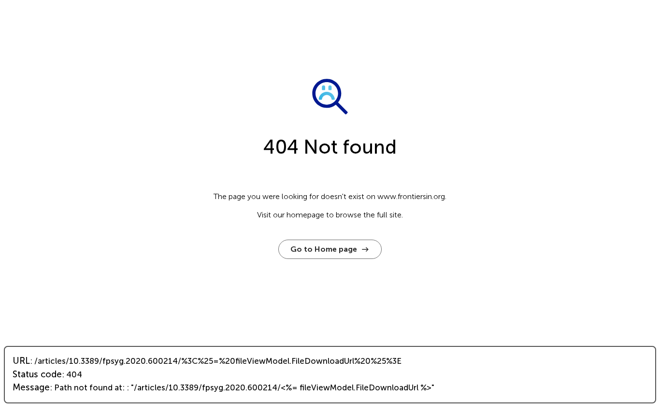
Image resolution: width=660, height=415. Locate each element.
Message (31, 387)
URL (21, 361)
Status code (37, 374)
